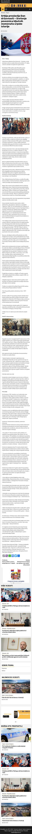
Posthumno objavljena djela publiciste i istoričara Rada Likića (14, 631)
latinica (8, 2)
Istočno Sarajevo (9, 695)
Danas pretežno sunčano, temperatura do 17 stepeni (8, 561)
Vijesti (3, 695)
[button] (11, 583)
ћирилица (3, 2)
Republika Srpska (11, 628)
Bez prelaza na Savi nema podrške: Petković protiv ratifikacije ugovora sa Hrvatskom (15, 656)
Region (7, 12)
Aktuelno (3, 12)
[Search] (30, 9)
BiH (8, 603)
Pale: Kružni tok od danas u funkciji (13, 697)
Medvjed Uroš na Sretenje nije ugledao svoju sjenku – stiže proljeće (23, 562)
